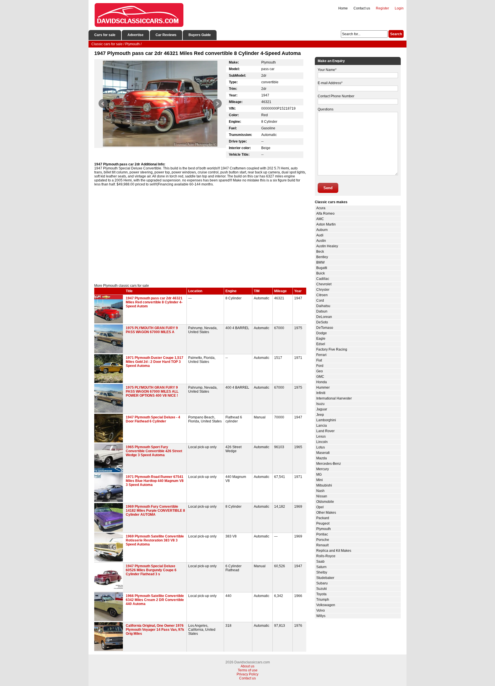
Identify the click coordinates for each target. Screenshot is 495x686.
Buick (320, 273)
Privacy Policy (247, 674)
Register (382, 8)
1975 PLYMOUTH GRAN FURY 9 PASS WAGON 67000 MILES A (152, 330)
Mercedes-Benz (328, 464)
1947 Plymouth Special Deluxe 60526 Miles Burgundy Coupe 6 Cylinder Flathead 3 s (151, 570)
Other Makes (326, 513)
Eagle (320, 339)
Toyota (321, 594)
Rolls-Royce (325, 556)
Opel (320, 507)
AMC (320, 219)
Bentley (322, 257)
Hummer (323, 387)
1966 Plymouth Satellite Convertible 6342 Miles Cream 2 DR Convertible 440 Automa (155, 600)
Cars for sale (104, 35)
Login (399, 8)
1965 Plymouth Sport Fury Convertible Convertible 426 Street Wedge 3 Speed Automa (154, 451)
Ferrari (321, 355)
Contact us (361, 8)
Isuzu (320, 404)
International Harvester (334, 398)
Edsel (320, 344)
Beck (320, 252)
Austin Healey (327, 246)
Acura (320, 208)
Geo (319, 371)
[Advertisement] (200, 235)
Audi (319, 235)
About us (247, 666)
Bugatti (321, 268)
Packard (322, 518)
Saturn (321, 567)
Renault (322, 545)
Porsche (322, 540)
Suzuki (321, 589)
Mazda (321, 458)
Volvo (320, 610)
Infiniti (320, 393)
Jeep (320, 415)
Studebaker (325, 578)
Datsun (321, 311)
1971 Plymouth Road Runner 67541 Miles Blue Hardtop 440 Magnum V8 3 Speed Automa (155, 481)
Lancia (321, 426)
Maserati (323, 453)
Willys (320, 616)
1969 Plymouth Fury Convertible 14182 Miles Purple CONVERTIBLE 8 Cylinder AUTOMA (155, 511)
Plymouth (323, 529)
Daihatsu (323, 306)
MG (319, 475)
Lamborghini (326, 420)
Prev (103, 103)
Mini (319, 480)
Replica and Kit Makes (333, 551)
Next (217, 103)
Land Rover (325, 431)
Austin (321, 241)
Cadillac (322, 279)
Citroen (322, 295)
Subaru (322, 583)
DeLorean (324, 317)
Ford (319, 366)
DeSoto (322, 322)
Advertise (135, 35)
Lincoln (322, 442)
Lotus (320, 447)
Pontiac (322, 534)
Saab (320, 562)
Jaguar (321, 409)
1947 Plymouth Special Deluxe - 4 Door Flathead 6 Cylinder (153, 419)
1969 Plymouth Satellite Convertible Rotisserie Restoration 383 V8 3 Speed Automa (155, 540)
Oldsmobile (325, 502)
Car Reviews (166, 35)
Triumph (322, 600)
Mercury (322, 469)
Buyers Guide (199, 35)
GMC (320, 377)
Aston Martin (326, 224)
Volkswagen (325, 605)
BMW (320, 262)
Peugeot (322, 523)
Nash (320, 491)
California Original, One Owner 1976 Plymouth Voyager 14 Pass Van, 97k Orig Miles (155, 630)
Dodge (321, 333)
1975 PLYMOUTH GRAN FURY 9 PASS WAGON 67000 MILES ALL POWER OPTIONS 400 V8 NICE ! (152, 391)
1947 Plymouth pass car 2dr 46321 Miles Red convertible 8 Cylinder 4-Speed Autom (154, 302)
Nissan (321, 496)
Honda (321, 382)
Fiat (319, 360)
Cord (320, 300)
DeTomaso (324, 328)
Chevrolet (323, 284)
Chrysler (322, 290)
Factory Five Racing (331, 349)
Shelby (321, 572)
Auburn (322, 230)
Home (343, 8)
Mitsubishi (324, 485)
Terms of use (248, 670)
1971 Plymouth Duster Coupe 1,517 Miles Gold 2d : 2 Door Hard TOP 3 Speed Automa (154, 362)
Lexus (321, 436)
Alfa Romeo (325, 213)
